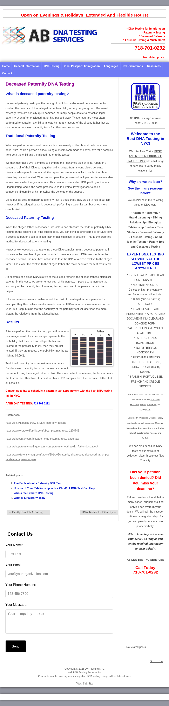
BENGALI (134, 404)
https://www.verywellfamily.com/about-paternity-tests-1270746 (42, 430)
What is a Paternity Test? (29, 497)
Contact (7, 73)
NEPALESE (145, 410)
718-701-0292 (150, 48)
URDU (143, 404)
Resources (154, 66)
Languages (111, 66)
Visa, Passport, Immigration (82, 66)
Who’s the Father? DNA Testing (34, 493)
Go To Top (156, 661)
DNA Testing (52, 66)
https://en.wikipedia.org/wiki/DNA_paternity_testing (36, 422)
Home (6, 66)
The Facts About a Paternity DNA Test (37, 483)
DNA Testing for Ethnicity (99, 512)
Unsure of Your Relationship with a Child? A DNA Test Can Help (54, 488)
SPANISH (155, 399)
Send (16, 646)
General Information (27, 66)
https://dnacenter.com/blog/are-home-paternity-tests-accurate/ (42, 438)
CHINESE (151, 404)
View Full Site (84, 683)
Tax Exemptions (132, 66)
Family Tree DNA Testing (25, 512)
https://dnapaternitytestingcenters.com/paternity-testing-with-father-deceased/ (52, 446)
